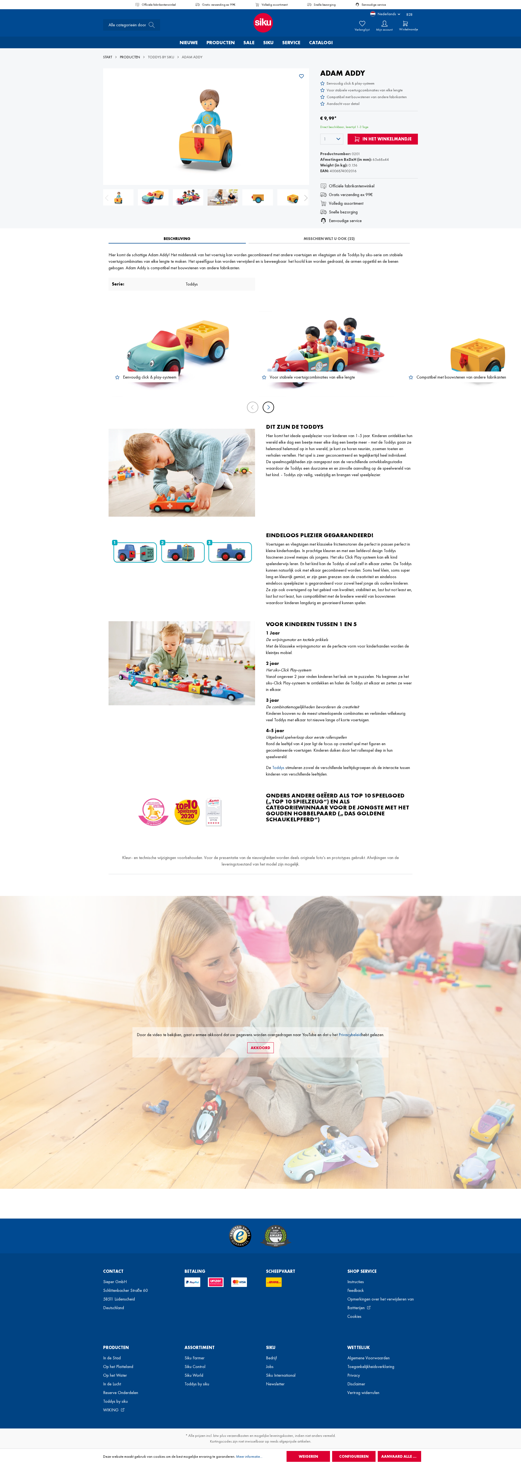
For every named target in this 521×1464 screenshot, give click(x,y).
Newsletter (275, 1384)
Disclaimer (356, 1384)
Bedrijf (271, 1358)
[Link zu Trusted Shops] (240, 1235)
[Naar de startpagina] (260, 23)
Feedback (355, 1290)
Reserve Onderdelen (120, 1392)
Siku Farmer (195, 1358)
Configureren (353, 1456)
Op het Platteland (118, 1366)
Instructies (355, 1281)
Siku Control (195, 1366)
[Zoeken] (150, 25)
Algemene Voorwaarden (368, 1358)
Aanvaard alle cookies (401, 1456)
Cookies (354, 1316)
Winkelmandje (408, 29)
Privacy (353, 1375)
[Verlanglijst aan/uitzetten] (301, 76)
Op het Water (115, 1375)
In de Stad (112, 1358)
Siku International (281, 1375)
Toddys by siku (115, 1401)
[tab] (177, 239)
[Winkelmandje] (405, 23)
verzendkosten (238, 1435)
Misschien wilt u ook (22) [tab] (329, 238)
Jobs (270, 1366)
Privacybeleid (350, 1034)
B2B (409, 14)
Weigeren (308, 1456)
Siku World (194, 1375)
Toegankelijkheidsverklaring (370, 1366)
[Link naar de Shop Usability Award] (275, 1235)
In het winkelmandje (386, 139)
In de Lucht (112, 1384)
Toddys (278, 767)
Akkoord (260, 1047)
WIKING (111, 1410)
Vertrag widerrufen (363, 1392)
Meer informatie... (249, 1456)
